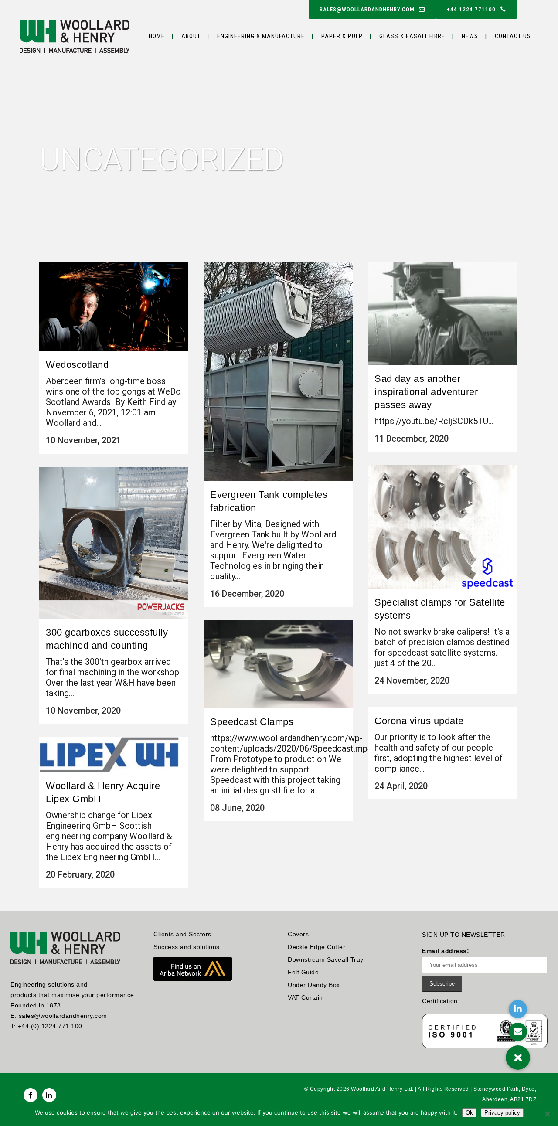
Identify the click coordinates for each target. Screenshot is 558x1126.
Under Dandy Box (314, 984)
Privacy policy (502, 1112)
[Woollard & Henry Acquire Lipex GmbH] (113, 754)
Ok (469, 1112)
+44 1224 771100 (471, 9)
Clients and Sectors (182, 934)
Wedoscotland (77, 364)
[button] (518, 1057)
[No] (547, 1113)
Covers (298, 934)
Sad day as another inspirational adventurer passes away (426, 391)
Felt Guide (303, 972)
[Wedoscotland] (113, 306)
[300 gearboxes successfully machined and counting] (113, 543)
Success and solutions (186, 946)
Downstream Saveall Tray (326, 959)
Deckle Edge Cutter (316, 946)
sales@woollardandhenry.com (367, 9)
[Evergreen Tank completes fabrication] (278, 371)
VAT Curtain (305, 997)
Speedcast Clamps (251, 721)
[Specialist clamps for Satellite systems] (442, 527)
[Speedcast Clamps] (278, 664)
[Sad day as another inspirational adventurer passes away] (442, 313)
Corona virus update (419, 720)
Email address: (445, 950)
